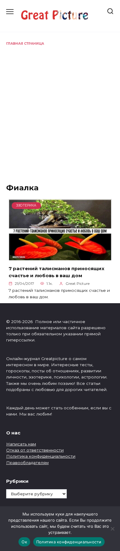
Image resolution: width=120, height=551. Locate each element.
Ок (24, 541)
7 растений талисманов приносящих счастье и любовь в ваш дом (56, 272)
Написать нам (21, 443)
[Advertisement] (60, 109)
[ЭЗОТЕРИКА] (60, 257)
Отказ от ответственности (35, 450)
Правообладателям (27, 462)
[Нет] (112, 529)
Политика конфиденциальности (40, 456)
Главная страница (25, 44)
